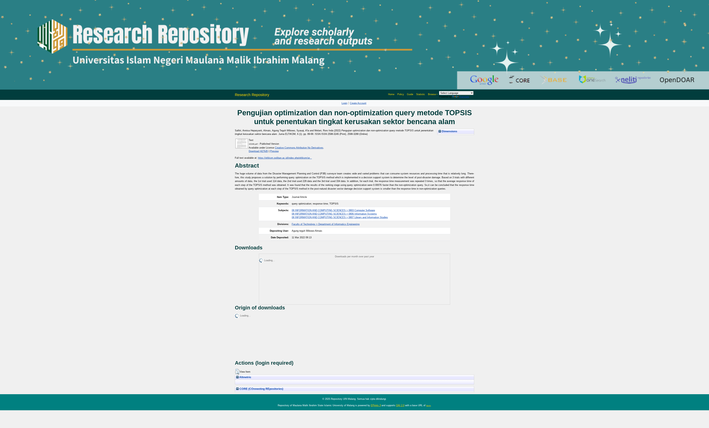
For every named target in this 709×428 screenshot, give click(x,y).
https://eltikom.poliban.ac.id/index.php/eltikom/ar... (285, 157)
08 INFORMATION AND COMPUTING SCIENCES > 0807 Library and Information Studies (340, 217)
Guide (410, 94)
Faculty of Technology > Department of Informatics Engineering (325, 224)
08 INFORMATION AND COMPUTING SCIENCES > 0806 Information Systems (334, 213)
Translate (464, 96)
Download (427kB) (258, 151)
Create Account (358, 103)
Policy (400, 94)
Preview (274, 151)
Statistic (420, 94)
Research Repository (252, 95)
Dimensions (449, 131)
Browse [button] (432, 94)
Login (344, 103)
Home (391, 94)
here (428, 405)
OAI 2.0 (400, 405)
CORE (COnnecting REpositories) (261, 388)
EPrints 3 (376, 405)
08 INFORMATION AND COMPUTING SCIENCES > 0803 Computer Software (333, 210)
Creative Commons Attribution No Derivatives (299, 147)
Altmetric (245, 377)
